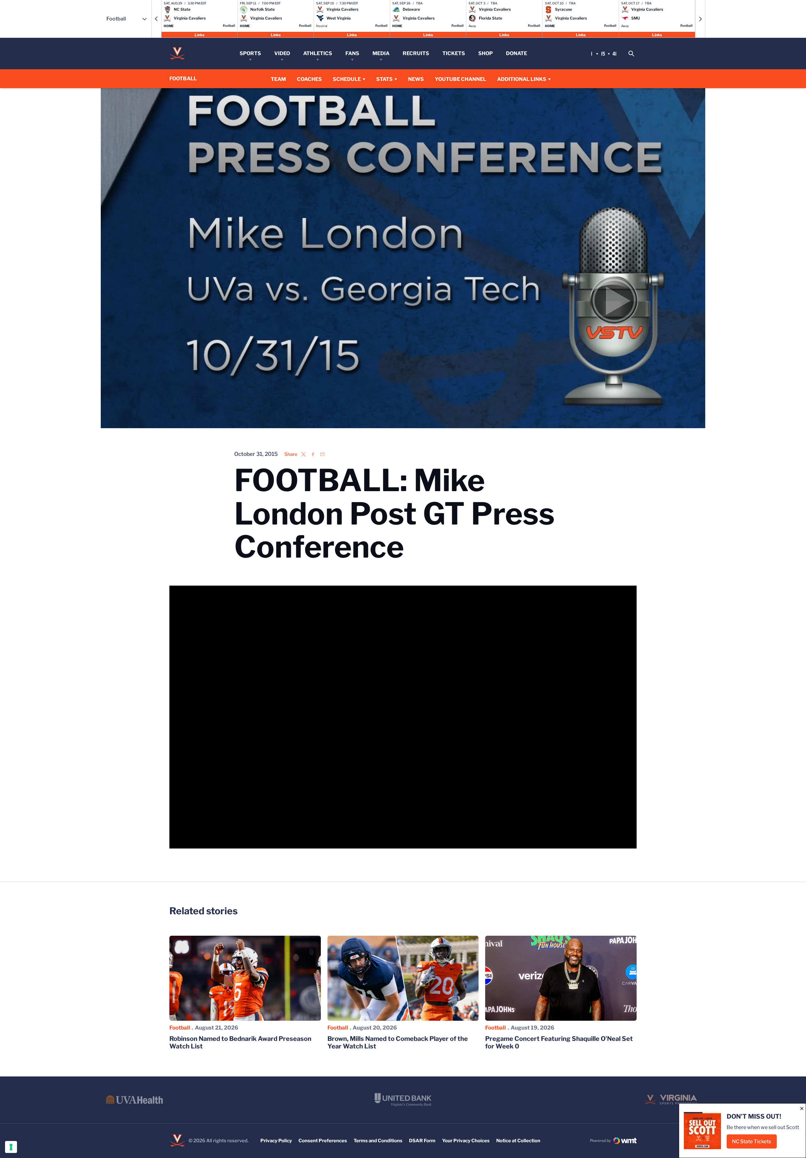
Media (380, 53)
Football (179, 1028)
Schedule (347, 79)
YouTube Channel (460, 79)
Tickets (453, 53)
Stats (384, 79)
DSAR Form (422, 1141)
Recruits (416, 53)
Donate (516, 53)
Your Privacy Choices (466, 1141)
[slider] (364, 840)
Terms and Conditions (378, 1141)
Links (199, 34)
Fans (352, 53)
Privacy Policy (276, 1141)
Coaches (309, 79)
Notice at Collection (518, 1141)
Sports (250, 53)
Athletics (317, 53)
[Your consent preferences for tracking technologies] (11, 1147)
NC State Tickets (754, 1143)
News (416, 79)
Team (278, 79)
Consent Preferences (322, 1141)
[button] (156, 19)
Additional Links (521, 79)
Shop (485, 53)
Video (282, 53)
